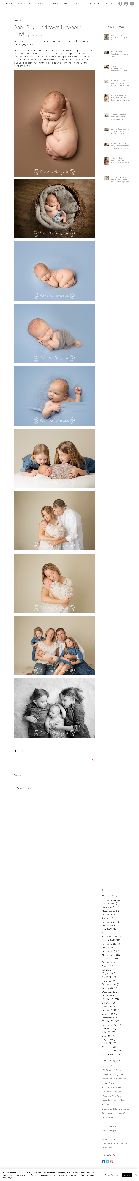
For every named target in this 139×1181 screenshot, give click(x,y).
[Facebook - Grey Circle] (120, 4)
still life (104, 1147)
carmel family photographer (112, 1109)
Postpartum (113, 1083)
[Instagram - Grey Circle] (126, 4)
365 (117, 1066)
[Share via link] (22, 751)
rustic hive (106, 1143)
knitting (105, 1117)
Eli (128, 1078)
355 (112, 1066)
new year (118, 1121)
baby (110, 1100)
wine (110, 1147)
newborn (126, 1121)
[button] (54, 3)
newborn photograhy (109, 1126)
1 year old (105, 1066)
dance (126, 1109)
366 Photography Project (111, 1070)
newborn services (108, 1134)
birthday (122, 1100)
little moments (122, 1117)
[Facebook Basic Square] (103, 1161)
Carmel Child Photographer (112, 1074)
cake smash (106, 1104)
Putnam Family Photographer (113, 1091)
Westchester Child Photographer (114, 1096)
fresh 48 (122, 1113)
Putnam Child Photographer (112, 1087)
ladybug (112, 1117)
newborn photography (110, 1130)
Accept (127, 1175)
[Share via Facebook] (15, 751)
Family (104, 1083)
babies (104, 1100)
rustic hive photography (120, 1143)
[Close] (135, 1175)
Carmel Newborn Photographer (114, 1078)
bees (115, 1100)
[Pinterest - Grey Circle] (132, 4)
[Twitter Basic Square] (107, 1161)
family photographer (109, 1113)
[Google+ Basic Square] (111, 1161)
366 (122, 1066)
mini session (106, 1121)
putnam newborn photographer (113, 1139)
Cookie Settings (111, 1175)
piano (118, 1134)
